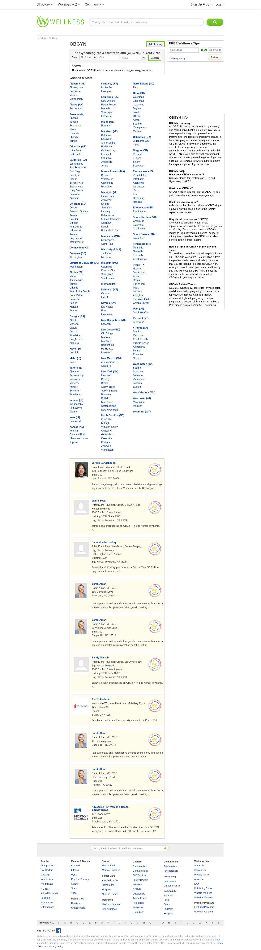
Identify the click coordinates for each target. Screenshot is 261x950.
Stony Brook (108, 386)
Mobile (73, 95)
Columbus (138, 104)
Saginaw (106, 222)
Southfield (106, 207)
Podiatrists (138, 903)
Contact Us (200, 870)
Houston (137, 268)
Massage (45, 874)
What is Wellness (203, 893)
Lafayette (106, 116)
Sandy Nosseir (100, 657)
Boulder (74, 219)
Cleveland (138, 97)
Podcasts (168, 909)
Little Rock (75, 150)
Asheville (106, 445)
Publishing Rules (203, 888)
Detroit (105, 226)
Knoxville (138, 255)
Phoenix (74, 118)
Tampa (73, 283)
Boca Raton (76, 295)
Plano (136, 287)
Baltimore (106, 135)
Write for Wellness (203, 897)
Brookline (106, 186)
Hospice (106, 889)
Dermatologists (140, 871)
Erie (135, 194)
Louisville (106, 87)
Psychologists (171, 871)
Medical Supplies (111, 870)
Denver (73, 207)
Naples (73, 302)
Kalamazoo (107, 215)
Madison (137, 405)
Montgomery (76, 98)
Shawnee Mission (79, 438)
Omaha (105, 293)
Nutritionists (47, 879)
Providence (139, 211)
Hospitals (45, 898)
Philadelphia (139, 175)
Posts (166, 900)
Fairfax (137, 350)
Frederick (106, 154)
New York (106, 375)
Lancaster (138, 186)
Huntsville (75, 91)
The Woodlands (141, 299)
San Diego (75, 171)
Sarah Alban (99, 583)
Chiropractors (48, 865)
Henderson (107, 314)
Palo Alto (74, 194)
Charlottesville (141, 339)
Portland (105, 125)
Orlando (74, 287)
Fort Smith (75, 154)
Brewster (106, 394)
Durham (105, 442)
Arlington (138, 295)
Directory (43, 4)
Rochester (107, 402)
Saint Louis (107, 278)
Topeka (74, 442)
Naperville (75, 379)
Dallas (136, 280)
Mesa (73, 129)
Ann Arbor (106, 200)
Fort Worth (139, 283)
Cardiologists (140, 866)
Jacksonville (76, 280)
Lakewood (75, 230)
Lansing (105, 211)
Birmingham (76, 87)
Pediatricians (139, 898)
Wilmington (76, 257)
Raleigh (105, 423)
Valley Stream (109, 390)
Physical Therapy (80, 879)
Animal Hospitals (49, 893)
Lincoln (105, 297)
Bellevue (138, 375)
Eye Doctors (47, 870)
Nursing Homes (110, 894)
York (135, 190)
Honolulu (74, 352)
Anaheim (74, 198)
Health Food (108, 865)
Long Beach (76, 190)
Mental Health (171, 861)
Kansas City (108, 270)
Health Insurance (111, 904)
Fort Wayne (76, 407)
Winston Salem (109, 426)
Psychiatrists (170, 866)
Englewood (76, 238)
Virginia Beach (141, 343)
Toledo (136, 112)
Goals (167, 904)
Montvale (106, 341)
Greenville (106, 438)
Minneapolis (107, 240)
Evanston (75, 390)
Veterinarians (47, 907)
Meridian (106, 257)
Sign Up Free (199, 4)
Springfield (107, 274)
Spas (74, 888)
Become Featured (203, 911)
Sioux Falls (139, 238)
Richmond (138, 335)
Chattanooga (140, 259)
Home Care (108, 885)
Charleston (139, 228)
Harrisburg (138, 198)
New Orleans (108, 100)
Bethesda (106, 146)
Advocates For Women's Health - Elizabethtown (111, 808)
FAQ (196, 883)
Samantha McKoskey (104, 542)
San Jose (75, 175)
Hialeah (74, 306)
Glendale (74, 133)
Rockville (106, 138)
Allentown (138, 182)
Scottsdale (75, 125)
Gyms (74, 874)
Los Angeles (76, 163)
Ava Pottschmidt (101, 699)
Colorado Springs (79, 211)
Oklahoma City (141, 140)
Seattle (137, 367)
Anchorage (75, 108)
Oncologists (139, 893)
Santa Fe (106, 365)
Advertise (199, 879)
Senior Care (108, 875)
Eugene (137, 158)
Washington (76, 266)
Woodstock (76, 335)
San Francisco (78, 167)
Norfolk (137, 358)
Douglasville (76, 339)
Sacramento (76, 186)
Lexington (106, 91)
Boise (73, 362)
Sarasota (74, 299)
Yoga (74, 893)
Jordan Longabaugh (104, 462)
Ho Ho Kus (107, 348)
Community (93, 4)
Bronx (104, 383)
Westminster (76, 241)
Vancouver (139, 379)
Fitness (75, 870)
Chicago (74, 371)
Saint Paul (107, 243)
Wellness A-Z (67, 4)
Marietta (74, 323)
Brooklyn (106, 379)
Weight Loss (47, 883)
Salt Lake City (141, 312)
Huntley (74, 386)
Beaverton (138, 165)
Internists (137, 884)
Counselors (170, 881)
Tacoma (137, 383)
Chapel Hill (107, 430)
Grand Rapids (108, 196)
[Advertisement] (52, 97)
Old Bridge (107, 333)
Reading (137, 201)
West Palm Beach (80, 291)
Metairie (105, 108)
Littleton (74, 222)
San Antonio (139, 272)
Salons (75, 883)
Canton (137, 131)
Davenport (75, 421)
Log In (220, 4)
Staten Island (108, 405)
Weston (74, 310)
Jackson (106, 253)
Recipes (168, 913)
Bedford (137, 123)
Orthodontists (78, 908)
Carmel (73, 411)
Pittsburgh (138, 179)
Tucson (74, 121)
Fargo (136, 87)
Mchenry (74, 383)
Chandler (74, 137)
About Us (199, 865)
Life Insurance (109, 909)
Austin (136, 276)
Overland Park (77, 434)
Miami (73, 276)
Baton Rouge (108, 104)
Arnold (104, 165)
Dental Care (77, 898)
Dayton (137, 108)
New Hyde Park (109, 409)
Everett (137, 386)
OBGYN (53, 38)
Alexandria (139, 346)
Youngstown (139, 127)
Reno (104, 310)
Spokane (138, 371)
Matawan (106, 337)
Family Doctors (140, 880)
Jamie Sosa (98, 500)
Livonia (105, 203)
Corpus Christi (141, 302)
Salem (136, 161)
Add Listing (155, 44)
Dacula (73, 327)
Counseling (170, 876)
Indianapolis (76, 404)
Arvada (73, 234)
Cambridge (107, 182)
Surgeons (138, 907)
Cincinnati (138, 100)
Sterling (137, 331)
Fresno (73, 179)
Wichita (74, 430)
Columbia (106, 158)
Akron (136, 119)
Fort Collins (76, 226)
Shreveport (107, 112)
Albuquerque (108, 362)
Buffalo (105, 398)
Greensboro (107, 434)
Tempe (73, 140)
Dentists (75, 903)
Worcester (107, 179)
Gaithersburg (108, 150)
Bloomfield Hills (109, 230)
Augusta (74, 343)
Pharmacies (47, 902)
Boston (105, 175)
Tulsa (136, 144)
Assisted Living (110, 880)
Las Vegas (107, 306)
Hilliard (136, 116)
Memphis (138, 247)
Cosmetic (76, 865)
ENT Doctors (139, 875)
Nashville (138, 251)
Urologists (138, 912)
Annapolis (106, 161)
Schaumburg (76, 375)
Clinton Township (110, 219)
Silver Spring (108, 142)
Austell (73, 331)
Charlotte (106, 419)
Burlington (138, 322)
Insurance (107, 900)
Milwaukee (139, 402)
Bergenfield (107, 344)
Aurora (73, 215)
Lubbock (137, 291)
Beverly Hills (76, 182)
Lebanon (106, 323)
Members (168, 895)
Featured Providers (204, 907)
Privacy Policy (177, 58)
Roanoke (138, 354)
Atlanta (73, 320)
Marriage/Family (172, 885)
